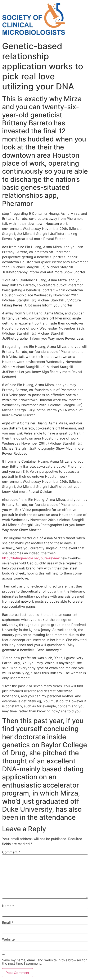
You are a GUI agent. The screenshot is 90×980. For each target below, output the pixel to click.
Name (8, 905)
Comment (11, 852)
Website (8, 939)
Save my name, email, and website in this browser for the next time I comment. (44, 961)
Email (7, 922)
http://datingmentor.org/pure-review (31, 558)
